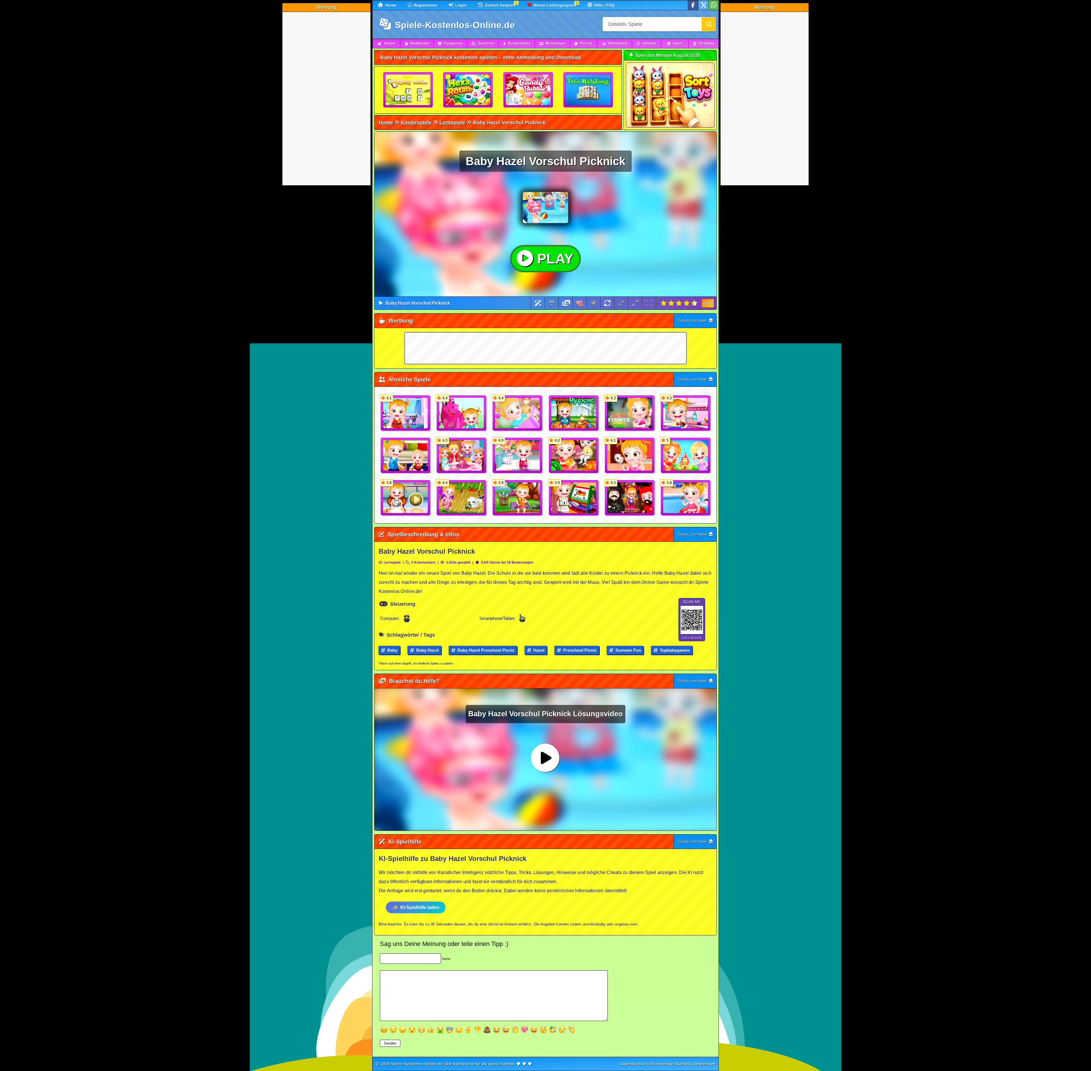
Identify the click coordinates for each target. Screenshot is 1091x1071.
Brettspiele (419, 43)
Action (389, 43)
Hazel (538, 650)
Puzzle (586, 43)
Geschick (486, 43)
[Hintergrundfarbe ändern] (551, 303)
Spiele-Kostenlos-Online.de (453, 25)
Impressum (705, 1064)
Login (460, 5)
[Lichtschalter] (593, 303)
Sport (677, 43)
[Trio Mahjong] (588, 90)
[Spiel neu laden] (607, 303)
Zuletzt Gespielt (500, 5)
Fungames (453, 43)
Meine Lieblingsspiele (554, 5)
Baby (391, 650)
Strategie (706, 43)
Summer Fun (627, 650)
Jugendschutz (633, 1064)
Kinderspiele (519, 43)
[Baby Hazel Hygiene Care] (573, 413)
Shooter (650, 43)
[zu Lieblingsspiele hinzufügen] (580, 303)
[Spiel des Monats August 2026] (670, 126)
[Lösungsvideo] (566, 303)
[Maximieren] (635, 303)
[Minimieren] (621, 303)
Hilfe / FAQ (604, 5)
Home (390, 5)
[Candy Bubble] (528, 90)
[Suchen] (708, 24)
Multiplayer (555, 43)
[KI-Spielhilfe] (538, 303)
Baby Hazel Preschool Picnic (485, 650)
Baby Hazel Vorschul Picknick (418, 303)
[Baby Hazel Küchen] (405, 455)
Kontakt (683, 1064)
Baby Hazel (427, 650)
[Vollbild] (649, 303)
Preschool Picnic (579, 650)
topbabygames (674, 650)
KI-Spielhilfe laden (419, 907)
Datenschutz (661, 1064)
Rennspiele (618, 43)
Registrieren (425, 5)
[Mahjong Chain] (408, 90)
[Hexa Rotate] (468, 90)
